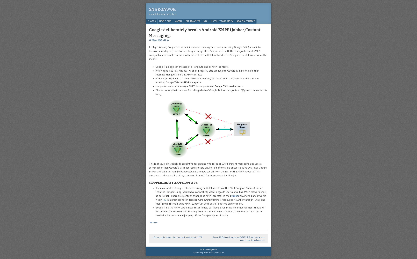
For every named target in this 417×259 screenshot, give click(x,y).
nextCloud (165, 21)
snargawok (162, 9)
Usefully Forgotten (222, 21)
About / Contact (246, 21)
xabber (235, 195)
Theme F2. (219, 253)
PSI (164, 199)
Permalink (154, 222)
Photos (152, 21)
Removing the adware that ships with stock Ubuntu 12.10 (177, 237)
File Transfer (193, 21)
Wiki (205, 21)
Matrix (178, 21)
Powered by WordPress (203, 253)
